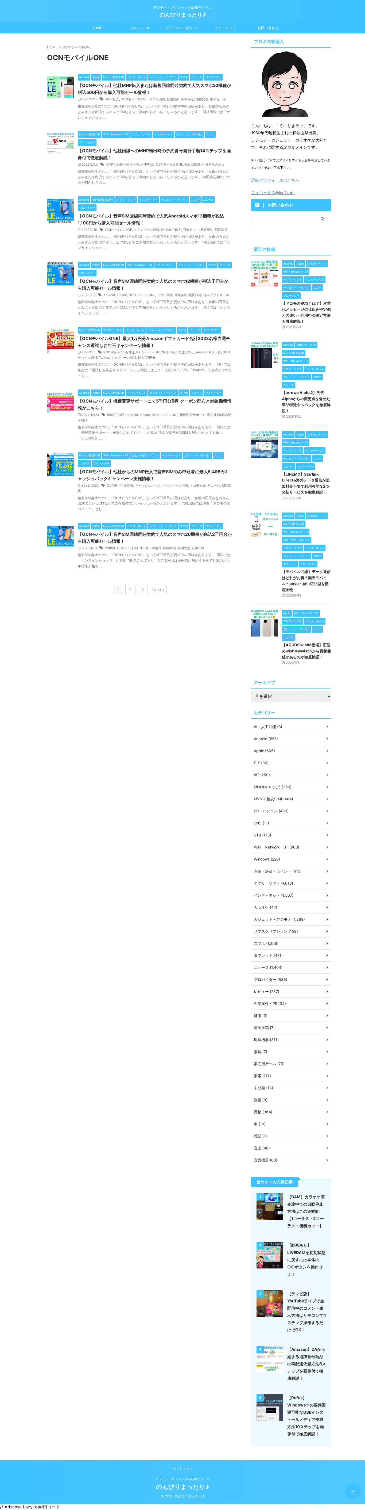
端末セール (218, 99)
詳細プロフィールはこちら (275, 180)
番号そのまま (214, 164)
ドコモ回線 (157, 99)
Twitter (104, 357)
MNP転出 (147, 164)
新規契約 (173, 99)
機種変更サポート (192, 415)
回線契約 (180, 295)
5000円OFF (116, 415)
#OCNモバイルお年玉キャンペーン (128, 352)
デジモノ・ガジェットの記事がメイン (182, 1479)
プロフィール (139, 28)
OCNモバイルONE (134, 99)
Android (109, 295)
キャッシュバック (148, 485)
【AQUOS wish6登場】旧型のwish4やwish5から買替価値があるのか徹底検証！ (306, 651)
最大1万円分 (147, 357)
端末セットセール (216, 295)
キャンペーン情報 (146, 230)
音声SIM (198, 548)
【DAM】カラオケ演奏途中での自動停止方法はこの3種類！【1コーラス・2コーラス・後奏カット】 (306, 1211)
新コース (213, 485)
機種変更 (202, 99)
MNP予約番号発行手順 (122, 164)
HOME (97, 28)
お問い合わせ (268, 28)
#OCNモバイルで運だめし (175, 352)
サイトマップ (225, 28)
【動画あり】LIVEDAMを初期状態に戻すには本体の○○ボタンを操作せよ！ (306, 1260)
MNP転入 (112, 99)
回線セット (191, 230)
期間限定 (187, 99)
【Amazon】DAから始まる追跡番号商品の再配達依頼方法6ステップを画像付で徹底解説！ (306, 1364)
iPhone (122, 295)
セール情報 (153, 548)
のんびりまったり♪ (183, 15)
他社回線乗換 (194, 164)
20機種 (110, 548)
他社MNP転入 (171, 230)
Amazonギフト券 (208, 352)
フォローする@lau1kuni (272, 192)
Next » (158, 589)
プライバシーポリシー (182, 28)
